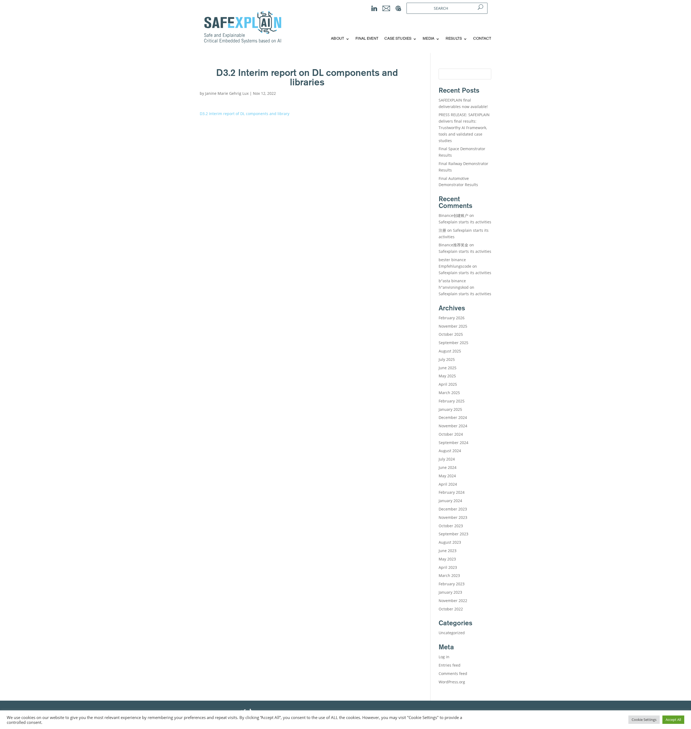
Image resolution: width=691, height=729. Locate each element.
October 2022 (451, 609)
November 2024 (453, 425)
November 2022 (453, 600)
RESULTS (454, 39)
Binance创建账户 (453, 215)
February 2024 (452, 492)
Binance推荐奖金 (453, 244)
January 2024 (450, 500)
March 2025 (449, 392)
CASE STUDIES (397, 39)
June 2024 (447, 467)
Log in (444, 656)
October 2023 (451, 525)
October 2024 (451, 434)
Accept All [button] (673, 719)
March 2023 (449, 575)
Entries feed (449, 665)
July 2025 (447, 359)
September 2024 (453, 442)
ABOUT (337, 39)
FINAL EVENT (366, 39)
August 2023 (450, 542)
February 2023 (452, 583)
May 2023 (447, 559)
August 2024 (450, 450)
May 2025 (447, 375)
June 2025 (447, 367)
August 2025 (450, 351)
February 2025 (452, 401)
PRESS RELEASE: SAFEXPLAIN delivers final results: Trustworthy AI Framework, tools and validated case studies (464, 127)
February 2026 (452, 317)
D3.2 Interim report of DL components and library (244, 113)
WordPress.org (452, 681)
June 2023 (447, 550)
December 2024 (453, 417)
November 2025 (453, 326)
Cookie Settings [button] (644, 719)
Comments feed (453, 673)
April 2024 (448, 484)
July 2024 (447, 459)
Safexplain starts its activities (465, 221)
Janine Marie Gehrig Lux (227, 93)
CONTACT (482, 39)
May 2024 (447, 475)
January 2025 (450, 409)
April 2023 (448, 567)
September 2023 (453, 533)
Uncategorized (452, 632)
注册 (442, 230)
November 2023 (453, 517)
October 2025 (451, 334)
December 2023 (453, 509)
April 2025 (448, 384)
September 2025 (453, 342)
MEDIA (428, 39)
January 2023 (450, 592)
